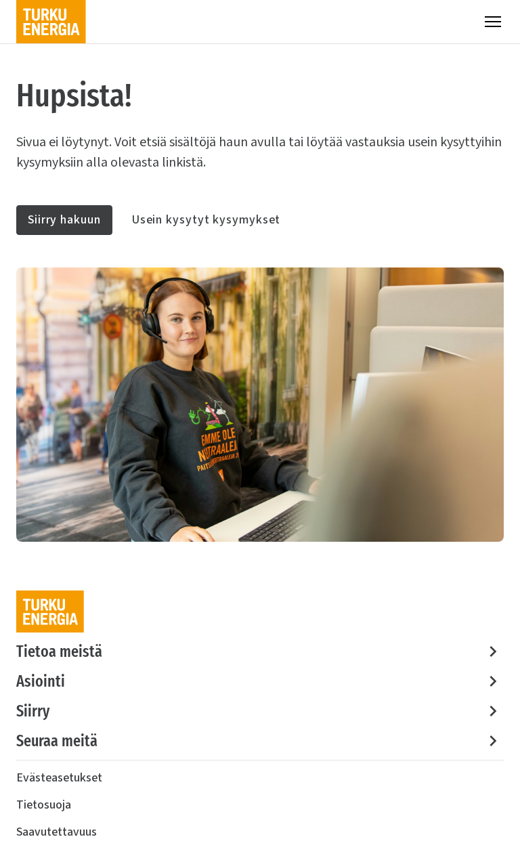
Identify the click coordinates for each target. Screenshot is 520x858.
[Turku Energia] (51, 21)
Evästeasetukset (59, 777)
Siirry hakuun (64, 219)
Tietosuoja (43, 804)
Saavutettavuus (56, 831)
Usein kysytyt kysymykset (206, 219)
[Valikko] (493, 22)
